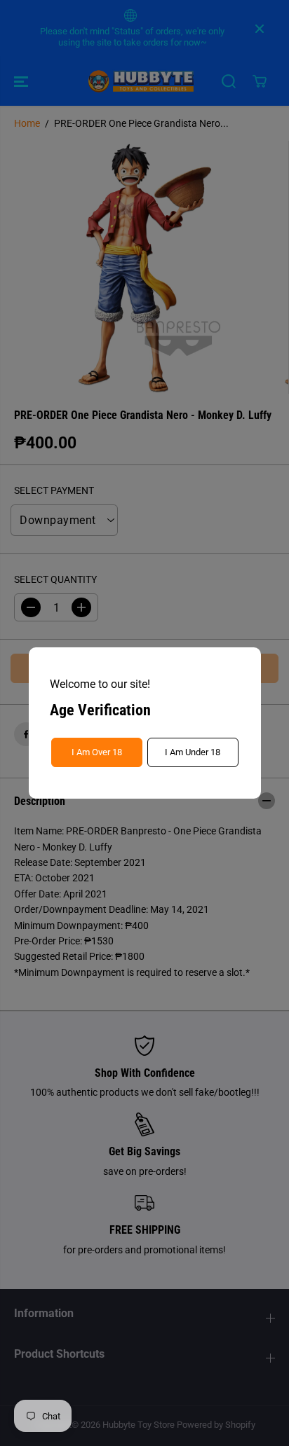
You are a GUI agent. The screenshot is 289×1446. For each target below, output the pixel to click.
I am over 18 (97, 752)
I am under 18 (192, 752)
